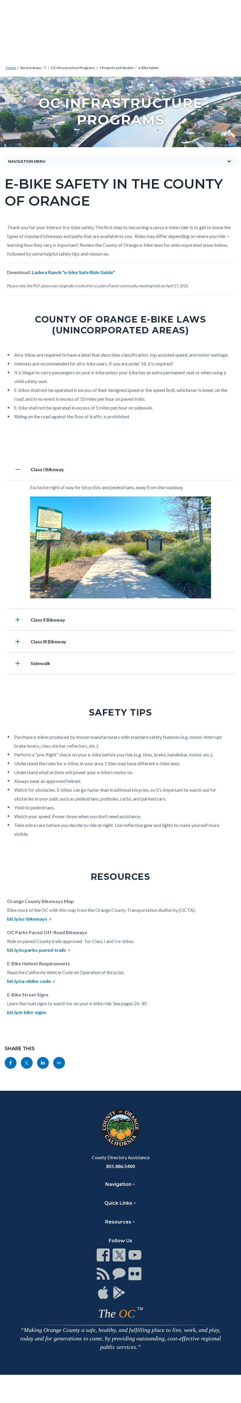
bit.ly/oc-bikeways (27, 919)
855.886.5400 (120, 1166)
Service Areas (31, 68)
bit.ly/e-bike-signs (26, 1012)
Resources (118, 1222)
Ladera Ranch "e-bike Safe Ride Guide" (73, 272)
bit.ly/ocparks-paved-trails (36, 950)
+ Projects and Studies (116, 68)
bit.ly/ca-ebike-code (29, 981)
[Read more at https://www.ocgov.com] (120, 1127)
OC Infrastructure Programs (73, 68)
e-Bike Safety (148, 68)
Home (11, 68)
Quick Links (118, 1203)
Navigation (118, 1184)
